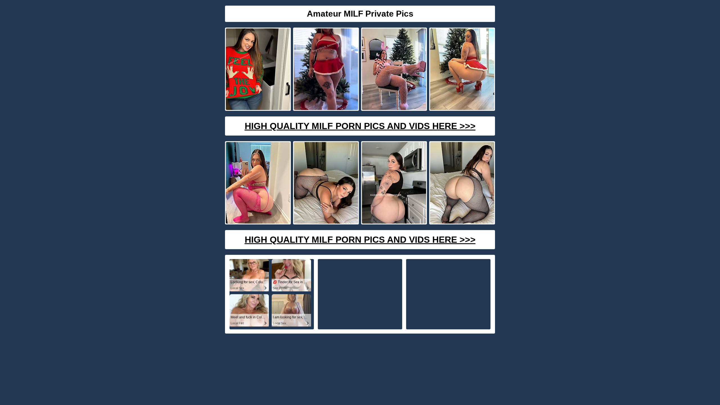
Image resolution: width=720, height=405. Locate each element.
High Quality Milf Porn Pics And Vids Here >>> (360, 126)
